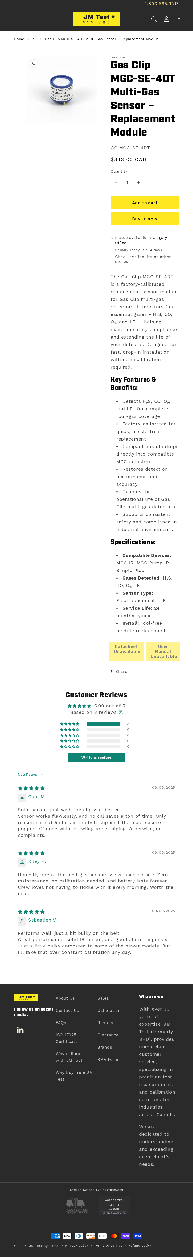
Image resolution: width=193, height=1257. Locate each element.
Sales (103, 998)
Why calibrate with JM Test (70, 1057)
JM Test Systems (44, 1246)
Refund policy (140, 1245)
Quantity (119, 171)
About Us (65, 998)
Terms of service (108, 1245)
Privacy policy (77, 1245)
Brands (104, 1047)
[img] (31, 788)
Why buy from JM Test (74, 1076)
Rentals (105, 1022)
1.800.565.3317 (162, 3)
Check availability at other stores (143, 259)
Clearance (107, 1035)
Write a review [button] (96, 757)
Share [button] (121, 671)
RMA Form (107, 1059)
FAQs (61, 1022)
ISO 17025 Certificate (67, 1038)
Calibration (109, 1010)
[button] (12, 19)
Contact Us (67, 1010)
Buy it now (144, 218)
